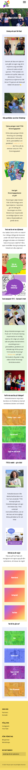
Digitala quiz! (14, 434)
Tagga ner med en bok (14, 451)
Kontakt (5, 715)
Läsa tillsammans (14, 689)
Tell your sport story (11, 764)
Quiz (14, 638)
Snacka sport (14, 655)
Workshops (6, 742)
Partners (5, 712)
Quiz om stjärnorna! (14, 265)
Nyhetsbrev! (14, 577)
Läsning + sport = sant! (14, 417)
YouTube (5, 729)
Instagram (5, 726)
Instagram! (14, 595)
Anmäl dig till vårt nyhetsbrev (11, 754)
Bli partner (5, 740)
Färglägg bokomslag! (14, 286)
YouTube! (14, 612)
